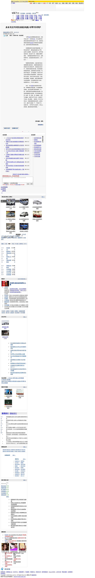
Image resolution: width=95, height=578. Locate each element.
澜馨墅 (22, 462)
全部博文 (3, 573)
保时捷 (10, 381)
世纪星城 (22, 472)
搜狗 (14, 3)
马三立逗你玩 (12, 535)
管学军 (12, 354)
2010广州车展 (20, 278)
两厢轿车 (3, 237)
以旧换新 (5, 383)
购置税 (37, 20)
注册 (6, 184)
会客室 (6, 297)
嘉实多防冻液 (37, 149)
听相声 (6, 535)
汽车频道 (22, 13)
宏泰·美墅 (17, 467)
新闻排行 (5, 413)
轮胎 (32, 85)
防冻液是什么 (37, 147)
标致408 (8, 251)
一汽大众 (9, 378)
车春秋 (6, 298)
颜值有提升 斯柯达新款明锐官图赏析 (15, 432)
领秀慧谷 (22, 461)
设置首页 (3, 572)
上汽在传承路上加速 (19, 354)
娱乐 (39, 3)
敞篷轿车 (20, 237)
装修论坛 (19, 451)
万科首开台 (23, 470)
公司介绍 (58, 572)
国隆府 (16, 466)
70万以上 (17, 236)
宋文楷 (12, 343)
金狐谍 (12, 312)
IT (47, 3)
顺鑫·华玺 (23, 474)
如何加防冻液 (37, 138)
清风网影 (13, 359)
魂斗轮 (8, 312)
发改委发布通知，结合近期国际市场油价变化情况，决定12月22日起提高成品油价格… (18, 290)
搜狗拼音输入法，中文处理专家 (10, 176)
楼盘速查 (4, 449)
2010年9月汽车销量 (9, 306)
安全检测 (17, 312)
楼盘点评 (19, 449)
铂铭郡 (22, 467)
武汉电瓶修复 (37, 145)
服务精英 (6, 301)
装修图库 (23, 451)
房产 (53, 3)
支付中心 (15, 572)
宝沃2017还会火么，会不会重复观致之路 (16, 443)
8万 (25, 234)
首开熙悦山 (17, 472)
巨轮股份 (3, 491)
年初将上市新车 (24, 231)
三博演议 (6, 300)
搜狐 (12, 1)
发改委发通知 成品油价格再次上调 (18, 298)
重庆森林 (13, 346)
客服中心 (32, 572)
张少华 (12, 356)
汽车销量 (6, 305)
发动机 (31, 42)
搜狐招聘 (21, 572)
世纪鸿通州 (23, 469)
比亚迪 (19, 381)
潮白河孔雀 (17, 464)
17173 (21, 1)
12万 (2, 236)
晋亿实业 (3, 486)
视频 (63, 3)
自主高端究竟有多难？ (20, 363)
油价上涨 (17, 378)
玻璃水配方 (37, 152)
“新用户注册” (18, 184)
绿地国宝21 (17, 461)
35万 (10, 236)
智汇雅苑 (16, 470)
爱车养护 (46, 15)
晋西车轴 (3, 487)
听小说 (6, 537)
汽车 (50, 3)
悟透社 (16, 311)
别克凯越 (8, 274)
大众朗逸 (8, 269)
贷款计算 (23, 449)
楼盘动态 (4, 451)
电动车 (5, 379)
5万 (23, 234)
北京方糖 (16, 462)
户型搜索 (12, 449)
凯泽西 (8, 379)
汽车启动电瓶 (37, 151)
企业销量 (6, 308)
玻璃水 (36, 139)
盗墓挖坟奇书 (21, 537)
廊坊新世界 (17, 469)
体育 (34, 3)
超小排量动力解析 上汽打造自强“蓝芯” (16, 427)
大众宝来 (8, 272)
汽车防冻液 (37, 156)
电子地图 (16, 449)
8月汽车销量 (18, 306)
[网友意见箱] (5, 570)
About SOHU (52, 572)
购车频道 (28, 13)
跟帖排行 (13, 413)
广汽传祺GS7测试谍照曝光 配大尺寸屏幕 (17, 441)
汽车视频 (22, 312)
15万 (5, 236)
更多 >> (43, 196)
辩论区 (4, 190)
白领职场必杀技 (13, 537)
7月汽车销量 (25, 306)
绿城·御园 (17, 475)
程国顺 (12, 363)
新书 (6, 540)
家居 (56, 3)
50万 (13, 236)
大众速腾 (8, 271)
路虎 (3, 381)
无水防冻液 (37, 154)
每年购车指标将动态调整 (17, 372)
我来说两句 (7, 32)
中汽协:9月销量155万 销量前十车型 (19, 305)
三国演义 (11, 542)
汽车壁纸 (13, 21)
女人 (60, 3)
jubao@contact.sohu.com (20, 576)
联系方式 (38, 572)
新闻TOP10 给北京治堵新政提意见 (18, 297)
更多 (7, 496)
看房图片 (12, 451)
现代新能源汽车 (15, 369)
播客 (66, 3)
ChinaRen (16, 1)
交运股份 (3, 493)
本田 (14, 378)
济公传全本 (19, 535)
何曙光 (12, 350)
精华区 (4, 188)
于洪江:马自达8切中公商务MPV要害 (18, 295)
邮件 (70, 3)
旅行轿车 (14, 237)
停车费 (22, 381)
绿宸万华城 (23, 464)
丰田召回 (14, 381)
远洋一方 (22, 475)
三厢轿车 (9, 237)
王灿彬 (12, 365)
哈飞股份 (3, 489)
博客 (73, 3)
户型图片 (16, 451)
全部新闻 (70, 572)
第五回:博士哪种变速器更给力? (18, 300)
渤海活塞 (3, 495)
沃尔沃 (6, 381)
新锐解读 (19, 540)
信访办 (3, 312)
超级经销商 (22, 311)
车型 (34, 39)
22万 (8, 236)
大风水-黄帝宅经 (12, 540)
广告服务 (27, 572)
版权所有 (34, 575)
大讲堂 (6, 287)
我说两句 (81, 3)
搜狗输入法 (9, 572)
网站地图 (64, 572)
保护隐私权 (45, 572)
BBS (76, 3)
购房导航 (8, 451)
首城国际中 (17, 474)
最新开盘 (8, 449)
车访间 (6, 295)
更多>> (37, 12)
